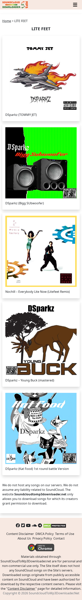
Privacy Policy (42, 538)
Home (6, 21)
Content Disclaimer (20, 534)
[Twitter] (23, 525)
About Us (24, 538)
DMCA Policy (44, 534)
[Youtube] (28, 525)
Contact (59, 538)
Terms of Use (64, 534)
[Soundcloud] (34, 525)
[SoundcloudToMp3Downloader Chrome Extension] (41, 547)
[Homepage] (15, 5)
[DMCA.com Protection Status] (54, 525)
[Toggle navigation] (75, 4)
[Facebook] (18, 525)
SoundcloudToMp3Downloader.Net (54, 593)
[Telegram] (40, 525)
